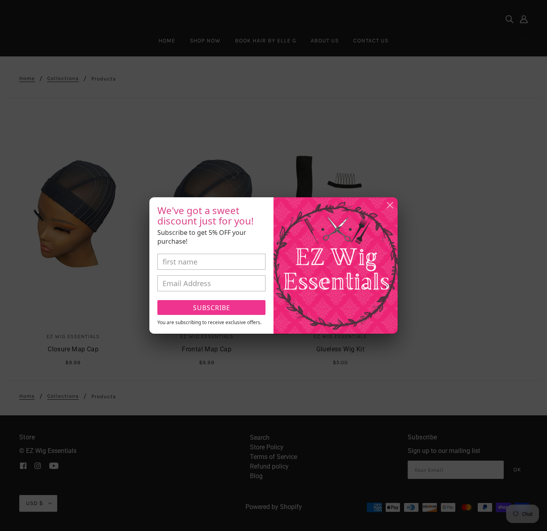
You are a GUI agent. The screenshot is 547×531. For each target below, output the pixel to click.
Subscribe (211, 307)
